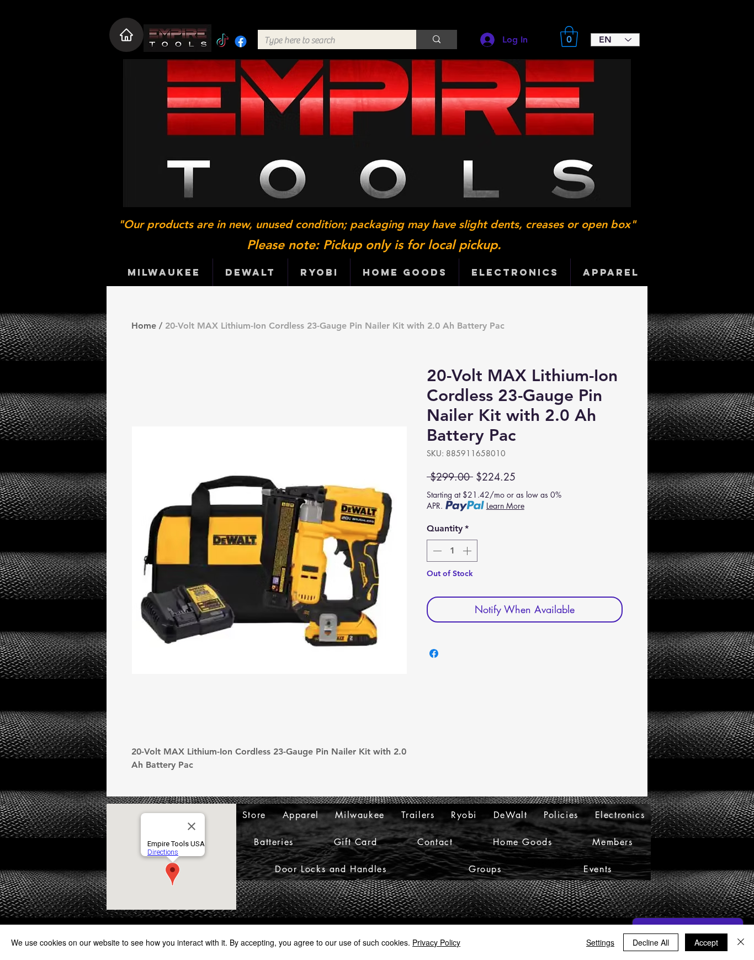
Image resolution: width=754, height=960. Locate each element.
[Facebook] (240, 41)
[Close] (740, 942)
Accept (706, 942)
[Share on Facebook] (433, 653)
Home (143, 325)
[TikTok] (222, 41)
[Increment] (468, 550)
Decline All (651, 942)
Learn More (505, 505)
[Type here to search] (436, 39)
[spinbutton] (452, 550)
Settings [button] (600, 942)
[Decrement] (436, 550)
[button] (569, 36)
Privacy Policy (436, 942)
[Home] (126, 35)
